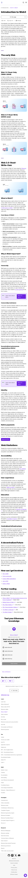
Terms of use (14, 869)
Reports (2, 848)
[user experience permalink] (0, 478)
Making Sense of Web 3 (9, 602)
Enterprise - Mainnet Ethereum (8, 790)
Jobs (14, 865)
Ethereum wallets (4, 709)
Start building (4, 777)
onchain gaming (19, 289)
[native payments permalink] (0, 425)
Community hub (4, 800)
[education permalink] (0, 495)
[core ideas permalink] (0, 215)
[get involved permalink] (0, 570)
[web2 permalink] (0, 116)
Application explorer (5, 744)
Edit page (18, 20)
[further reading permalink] (0, 589)
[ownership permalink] (0, 265)
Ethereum (23, 168)
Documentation (4, 775)
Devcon (3, 823)
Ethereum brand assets (14, 860)
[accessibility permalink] (0, 456)
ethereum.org (5, 7)
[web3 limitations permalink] (0, 445)
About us (14, 858)
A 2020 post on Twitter (7, 207)
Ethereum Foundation (5, 815)
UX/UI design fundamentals (7, 787)
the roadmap (22, 468)
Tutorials (3, 772)
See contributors (6, 671)
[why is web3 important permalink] (0, 254)
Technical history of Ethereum (7, 838)
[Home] (1, 2)
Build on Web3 (6, 583)
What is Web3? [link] (14, 7)
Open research (4, 840)
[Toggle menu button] (26, 2)
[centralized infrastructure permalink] (0, 526)
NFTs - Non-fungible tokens (7, 749)
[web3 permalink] (0, 164)
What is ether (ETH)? (5, 706)
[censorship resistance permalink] (0, 303)
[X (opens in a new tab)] (16, 855)
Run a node (3, 719)
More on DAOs (20, 383)
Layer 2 (2, 762)
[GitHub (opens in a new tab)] (9, 855)
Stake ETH (3, 759)
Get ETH (3, 742)
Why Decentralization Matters (10, 607)
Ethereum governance (6, 845)
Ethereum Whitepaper (5, 830)
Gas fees (3, 716)
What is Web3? (4, 711)
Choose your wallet (5, 739)
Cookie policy (14, 872)
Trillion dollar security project (7, 850)
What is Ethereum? (5, 704)
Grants (2, 782)
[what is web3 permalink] (0, 198)
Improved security (5, 835)
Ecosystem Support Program (7, 820)
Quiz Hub (3, 724)
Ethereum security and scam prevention (9, 721)
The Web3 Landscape (9, 609)
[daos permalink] (0, 347)
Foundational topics (5, 785)
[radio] (14, 647)
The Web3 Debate (8, 612)
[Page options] (14, 20)
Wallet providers (11, 487)
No (12, 680)
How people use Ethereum (7, 727)
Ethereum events (4, 805)
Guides (2, 737)
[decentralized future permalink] (0, 542)
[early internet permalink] (0, 55)
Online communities (5, 802)
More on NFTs (20, 296)
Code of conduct (14, 863)
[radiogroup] (14, 653)
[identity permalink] (0, 390)
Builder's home (4, 770)
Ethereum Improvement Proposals (8, 843)
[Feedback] (25, 875)
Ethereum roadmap (5, 833)
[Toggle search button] (23, 2)
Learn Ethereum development (7, 780)
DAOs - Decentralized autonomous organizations (11, 754)
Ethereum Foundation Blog (7, 818)
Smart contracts (4, 714)
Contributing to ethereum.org (7, 807)
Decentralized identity (5, 757)
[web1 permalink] (0, 73)
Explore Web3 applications (9, 578)
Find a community (7, 576)
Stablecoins (3, 747)
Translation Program (12, 518)
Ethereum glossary (5, 729)
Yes (5, 680)
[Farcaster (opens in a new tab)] (12, 855)
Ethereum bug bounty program (7, 812)
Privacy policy (14, 867)
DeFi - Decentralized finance (7, 752)
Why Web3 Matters (8, 604)
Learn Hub (3, 701)
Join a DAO (5, 581)
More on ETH (5, 439)
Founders (3, 792)
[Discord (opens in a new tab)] (19, 855)
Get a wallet (5, 573)
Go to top (15, 690)
